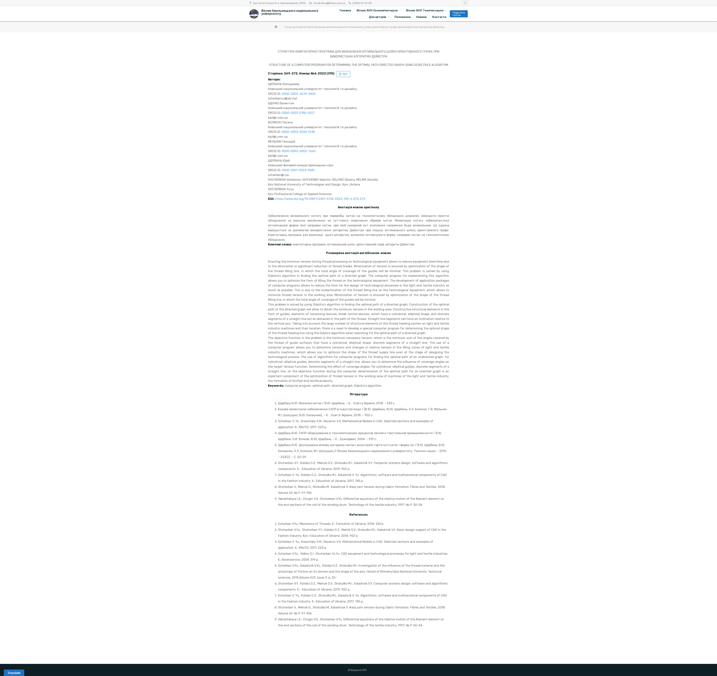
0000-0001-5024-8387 (298, 170)
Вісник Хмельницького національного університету (289, 12)
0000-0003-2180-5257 (298, 113)
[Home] (276, 27)
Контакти (439, 17)
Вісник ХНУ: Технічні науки (424, 10)
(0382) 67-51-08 (362, 3)
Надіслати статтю (459, 14)
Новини (421, 17)
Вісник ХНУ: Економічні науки (377, 10)
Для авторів (377, 17)
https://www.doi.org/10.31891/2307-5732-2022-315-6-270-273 (320, 199)
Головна (345, 10)
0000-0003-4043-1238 (298, 132)
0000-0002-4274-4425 (299, 94)
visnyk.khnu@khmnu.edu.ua (329, 3)
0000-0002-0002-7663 (299, 151)
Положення (403, 17)
